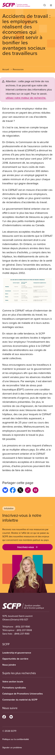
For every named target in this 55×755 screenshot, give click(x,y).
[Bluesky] (11, 716)
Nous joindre (9, 664)
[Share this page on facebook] (13, 490)
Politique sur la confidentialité (15, 739)
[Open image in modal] (27, 290)
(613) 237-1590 (23, 626)
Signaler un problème (12, 747)
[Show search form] (44, 5)
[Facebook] (4, 716)
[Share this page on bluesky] (5, 490)
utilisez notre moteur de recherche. (26, 98)
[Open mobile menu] (51, 5)
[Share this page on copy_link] (28, 490)
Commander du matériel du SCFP (19, 699)
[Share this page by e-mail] (35, 490)
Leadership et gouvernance (16, 652)
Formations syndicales (14, 687)
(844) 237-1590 (21, 633)
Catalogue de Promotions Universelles (22, 693)
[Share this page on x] (20, 490)
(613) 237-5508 (24, 630)
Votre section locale (12, 681)
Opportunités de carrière (15, 658)
